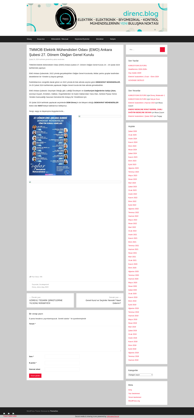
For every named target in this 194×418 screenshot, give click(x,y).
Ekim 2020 (132, 268)
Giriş (130, 390)
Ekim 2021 (132, 242)
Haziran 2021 (133, 249)
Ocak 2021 (132, 260)
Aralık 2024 (132, 139)
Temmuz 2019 (133, 312)
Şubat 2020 (132, 290)
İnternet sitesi (34, 369)
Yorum (32, 324)
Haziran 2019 (133, 316)
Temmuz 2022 (133, 212)
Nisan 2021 (132, 253)
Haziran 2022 (133, 216)
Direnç (29, 39)
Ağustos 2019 (133, 308)
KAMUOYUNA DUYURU (137, 66)
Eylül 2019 (132, 305)
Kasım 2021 (132, 238)
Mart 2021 (132, 257)
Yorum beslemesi (134, 397)
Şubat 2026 (132, 131)
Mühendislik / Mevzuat (59, 39)
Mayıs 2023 (132, 175)
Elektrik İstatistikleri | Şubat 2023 (140, 116)
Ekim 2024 (132, 146)
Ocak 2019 (132, 334)
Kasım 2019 (132, 297)
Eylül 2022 (132, 205)
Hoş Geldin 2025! (134, 73)
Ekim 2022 (132, 201)
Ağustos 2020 (133, 271)
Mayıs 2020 (132, 283)
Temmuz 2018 (133, 356)
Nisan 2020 (132, 286)
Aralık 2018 (132, 338)
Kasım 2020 (132, 264)
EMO (47, 287)
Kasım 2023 (132, 157)
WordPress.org (134, 401)
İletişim (113, 39)
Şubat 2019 (132, 331)
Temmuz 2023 (133, 172)
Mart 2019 (132, 327)
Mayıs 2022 (132, 220)
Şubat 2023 (132, 187)
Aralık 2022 (132, 194)
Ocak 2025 (132, 135)
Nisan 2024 (132, 150)
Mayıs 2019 (132, 319)
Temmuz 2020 (133, 275)
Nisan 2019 (132, 323)
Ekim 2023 (132, 161)
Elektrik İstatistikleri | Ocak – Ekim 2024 (143, 77)
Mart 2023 (132, 183)
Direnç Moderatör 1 (157, 95)
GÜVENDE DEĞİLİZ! (136, 80)
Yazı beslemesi (134, 393)
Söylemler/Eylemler (82, 39)
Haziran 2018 (133, 360)
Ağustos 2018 (133, 353)
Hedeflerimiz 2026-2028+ (137, 69)
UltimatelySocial (113, 416)
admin (55, 59)
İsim (31, 356)
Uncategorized (44, 284)
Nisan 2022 (132, 223)
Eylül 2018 (132, 349)
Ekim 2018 (132, 345)
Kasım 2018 (132, 342)
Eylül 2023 (132, 164)
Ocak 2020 (132, 294)
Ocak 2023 (132, 190)
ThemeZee (54, 411)
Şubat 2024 (132, 153)
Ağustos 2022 (133, 209)
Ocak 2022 (132, 231)
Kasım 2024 (132, 142)
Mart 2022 (132, 227)
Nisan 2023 (132, 179)
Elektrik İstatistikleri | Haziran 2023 (141, 103)
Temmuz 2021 (133, 246)
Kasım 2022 (132, 198)
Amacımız (41, 39)
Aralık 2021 (132, 235)
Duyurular (35, 284)
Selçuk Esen (155, 99)
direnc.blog (40, 287)
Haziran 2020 (133, 279)
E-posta (32, 363)
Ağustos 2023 (133, 168)
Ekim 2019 (132, 301)
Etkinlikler (100, 39)
